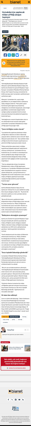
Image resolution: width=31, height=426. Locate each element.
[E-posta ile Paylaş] (25, 55)
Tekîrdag (24, 316)
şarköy (13, 319)
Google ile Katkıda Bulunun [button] (17, 368)
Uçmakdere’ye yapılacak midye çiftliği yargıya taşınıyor (13, 14)
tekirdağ (20, 319)
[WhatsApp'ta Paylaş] (13, 55)
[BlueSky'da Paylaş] (17, 55)
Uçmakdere (21, 76)
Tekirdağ (4, 74)
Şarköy (23, 74)
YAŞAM (5, 8)
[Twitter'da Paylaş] (9, 55)
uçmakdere (5, 322)
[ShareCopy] (21, 55)
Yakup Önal (10, 330)
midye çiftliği (18, 78)
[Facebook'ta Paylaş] (5, 55)
